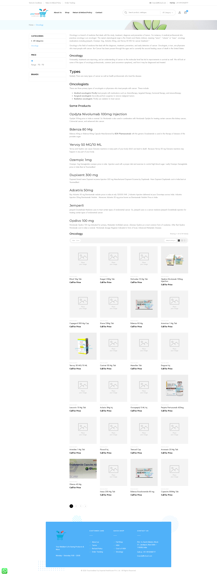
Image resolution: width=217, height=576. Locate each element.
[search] (126, 12)
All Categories (38, 41)
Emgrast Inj (165, 365)
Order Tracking (70, 3)
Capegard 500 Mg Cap (79, 323)
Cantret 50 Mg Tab (108, 365)
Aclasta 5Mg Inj (106, 407)
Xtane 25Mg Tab (107, 323)
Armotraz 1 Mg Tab (169, 323)
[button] (185, 12)
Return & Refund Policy (53, 3)
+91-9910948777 (182, 3)
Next (85, 506)
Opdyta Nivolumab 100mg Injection (98, 114)
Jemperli (77, 205)
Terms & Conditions (35, 3)
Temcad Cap (136, 449)
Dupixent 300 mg (84, 175)
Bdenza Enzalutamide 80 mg (142, 491)
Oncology (34, 45)
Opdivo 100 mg (82, 221)
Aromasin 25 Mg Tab (169, 449)
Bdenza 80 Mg (81, 129)
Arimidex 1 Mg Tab (77, 449)
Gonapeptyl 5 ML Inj (139, 407)
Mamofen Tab (136, 365)
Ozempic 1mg (81, 160)
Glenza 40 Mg (75, 484)
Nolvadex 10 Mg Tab (139, 279)
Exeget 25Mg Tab (107, 279)
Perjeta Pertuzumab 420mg (172, 407)
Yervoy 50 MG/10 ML (86, 145)
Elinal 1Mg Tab (75, 279)
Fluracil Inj (104, 449)
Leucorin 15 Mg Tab (78, 407)
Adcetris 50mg (81, 190)
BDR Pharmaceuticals (123, 133)
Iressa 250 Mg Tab (107, 491)
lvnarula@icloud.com (159, 3)
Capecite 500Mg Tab (169, 491)
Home (31, 25)
